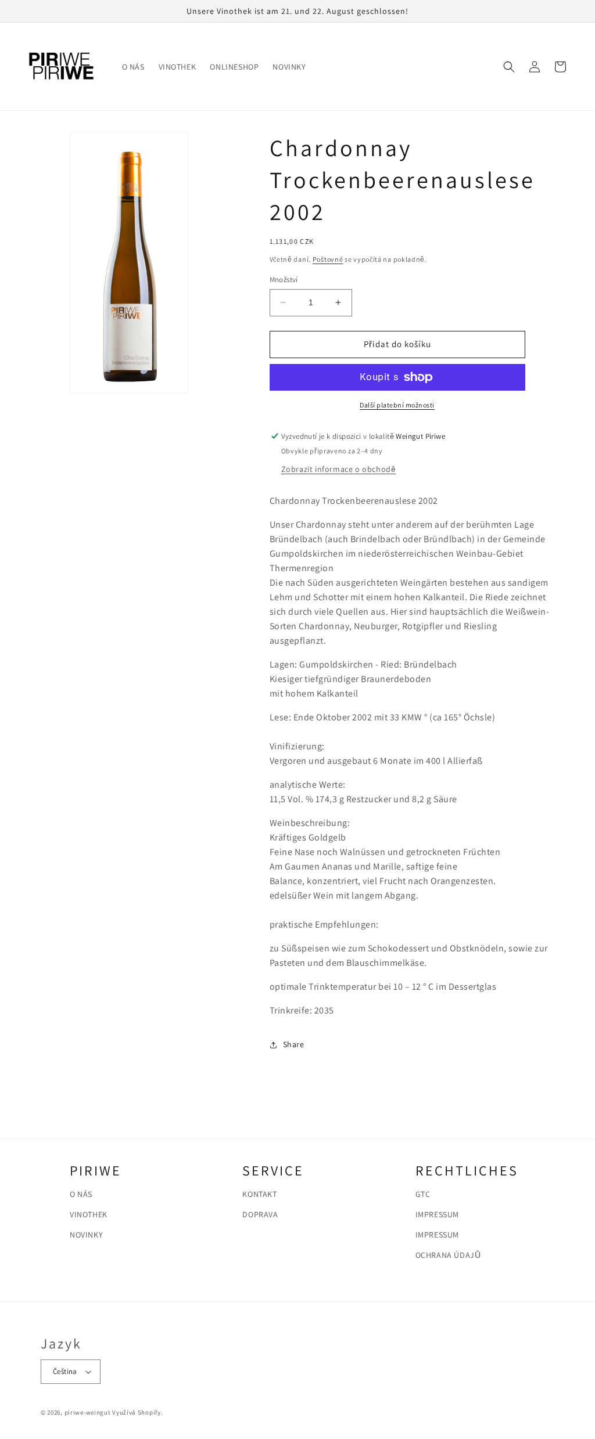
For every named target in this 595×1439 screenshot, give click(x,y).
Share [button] (293, 1044)
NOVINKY (86, 1234)
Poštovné (328, 259)
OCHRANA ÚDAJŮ (448, 1255)
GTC (423, 1194)
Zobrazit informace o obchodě (338, 469)
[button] (509, 67)
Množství (284, 279)
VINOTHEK (88, 1214)
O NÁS (81, 1194)
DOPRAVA (260, 1214)
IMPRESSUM (437, 1214)
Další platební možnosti (397, 405)
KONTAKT (259, 1194)
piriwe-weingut (87, 1412)
